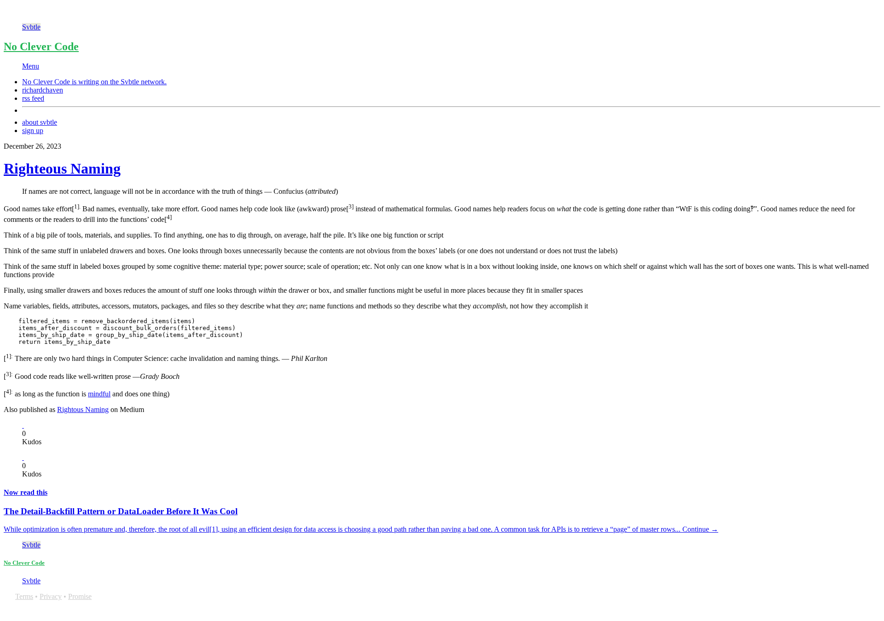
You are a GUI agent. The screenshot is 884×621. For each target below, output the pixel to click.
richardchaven (42, 90)
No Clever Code (41, 46)
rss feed (33, 98)
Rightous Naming (83, 409)
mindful (99, 394)
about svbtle (39, 122)
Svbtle (31, 27)
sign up (32, 130)
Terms (24, 596)
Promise (80, 596)
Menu (30, 66)
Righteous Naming (62, 168)
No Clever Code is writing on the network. (94, 82)
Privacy (51, 596)
